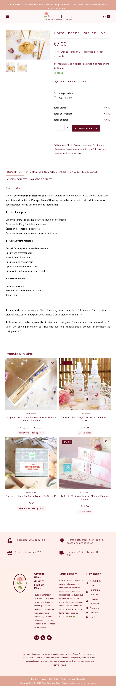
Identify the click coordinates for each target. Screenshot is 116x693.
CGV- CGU (53, 679)
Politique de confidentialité (73, 679)
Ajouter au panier (86, 128)
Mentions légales (38, 679)
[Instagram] (36, 637)
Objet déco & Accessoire (78, 145)
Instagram (65, 322)
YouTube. (102, 322)
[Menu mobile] (7, 17)
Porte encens (74, 153)
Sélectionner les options (31, 433)
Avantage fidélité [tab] (41, 179)
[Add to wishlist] (52, 362)
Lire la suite (85, 433)
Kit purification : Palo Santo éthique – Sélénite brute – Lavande (31, 419)
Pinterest (77, 322)
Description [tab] (14, 172)
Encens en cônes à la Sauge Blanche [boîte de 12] (31, 496)
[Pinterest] (42, 637)
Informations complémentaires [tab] (46, 172)
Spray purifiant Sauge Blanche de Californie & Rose (84, 419)
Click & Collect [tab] (17, 179)
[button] (45, 34)
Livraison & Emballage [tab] (83, 172)
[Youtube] (49, 637)
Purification (98, 145)
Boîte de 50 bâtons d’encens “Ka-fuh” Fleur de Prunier (85, 498)
